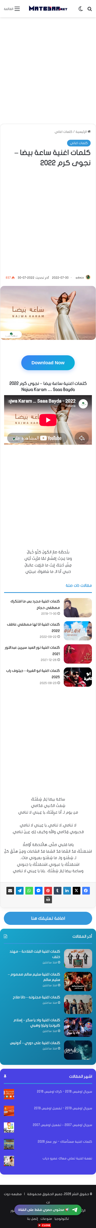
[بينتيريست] (48, 891)
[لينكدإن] (67, 891)
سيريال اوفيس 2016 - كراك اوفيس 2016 (64, 1091)
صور (13, 1210)
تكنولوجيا (62, 1219)
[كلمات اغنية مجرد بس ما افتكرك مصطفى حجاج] (78, 607)
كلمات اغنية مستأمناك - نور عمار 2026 (65, 1141)
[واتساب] (29, 891)
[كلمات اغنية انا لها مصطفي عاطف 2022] (78, 630)
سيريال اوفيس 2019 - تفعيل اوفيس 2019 (63, 1108)
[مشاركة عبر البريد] (10, 891)
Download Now (48, 362)
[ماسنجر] (38, 891)
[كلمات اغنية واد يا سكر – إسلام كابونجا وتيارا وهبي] (78, 1027)
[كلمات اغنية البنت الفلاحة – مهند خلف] (78, 958)
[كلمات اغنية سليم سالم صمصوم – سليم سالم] (78, 981)
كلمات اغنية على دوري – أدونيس (35, 1043)
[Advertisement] (48, 70)
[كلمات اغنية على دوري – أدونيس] (78, 1050)
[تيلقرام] (20, 891)
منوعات (46, 1219)
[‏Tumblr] (57, 891)
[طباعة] (48, 899)
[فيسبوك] (86, 891)
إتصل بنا (32, 1219)
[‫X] (76, 891)
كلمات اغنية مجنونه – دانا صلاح (36, 997)
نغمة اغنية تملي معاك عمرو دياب (67, 1158)
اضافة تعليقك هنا (48, 918)
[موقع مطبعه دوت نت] (48, 9)
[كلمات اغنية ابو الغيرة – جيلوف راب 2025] (78, 677)
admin (80, 277)
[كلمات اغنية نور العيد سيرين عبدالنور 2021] (78, 654)
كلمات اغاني (63, 132)
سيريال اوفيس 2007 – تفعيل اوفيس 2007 (62, 1125)
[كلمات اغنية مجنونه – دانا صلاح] (78, 1004)
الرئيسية (82, 132)
